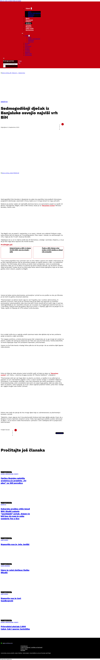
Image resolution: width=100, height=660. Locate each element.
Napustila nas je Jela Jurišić (15, 544)
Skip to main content (6, 0)
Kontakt (23, 650)
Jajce (29, 37)
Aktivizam (31, 15)
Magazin (28, 26)
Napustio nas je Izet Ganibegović (11, 599)
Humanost (29, 20)
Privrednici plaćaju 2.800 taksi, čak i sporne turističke (15, 627)
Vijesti (28, 8)
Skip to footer (17, 0)
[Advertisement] (50, 85)
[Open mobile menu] (22, 33)
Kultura (28, 21)
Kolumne (30, 16)
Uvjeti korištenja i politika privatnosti (31, 647)
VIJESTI (16, 474)
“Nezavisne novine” (48, 205)
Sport (27, 18)
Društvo (28, 23)
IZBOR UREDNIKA (5, 565)
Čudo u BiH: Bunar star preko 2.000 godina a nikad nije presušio (52, 250)
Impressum (24, 646)
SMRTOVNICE (4, 540)
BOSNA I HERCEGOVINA (7, 474)
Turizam (28, 25)
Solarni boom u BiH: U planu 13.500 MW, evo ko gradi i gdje (20, 250)
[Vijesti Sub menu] (31, 8)
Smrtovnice (30, 30)
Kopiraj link (59, 433)
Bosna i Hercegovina (34, 13)
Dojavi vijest (24, 649)
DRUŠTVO (4, 102)
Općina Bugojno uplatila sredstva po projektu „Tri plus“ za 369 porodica (13, 480)
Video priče (30, 28)
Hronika (27, 43)
